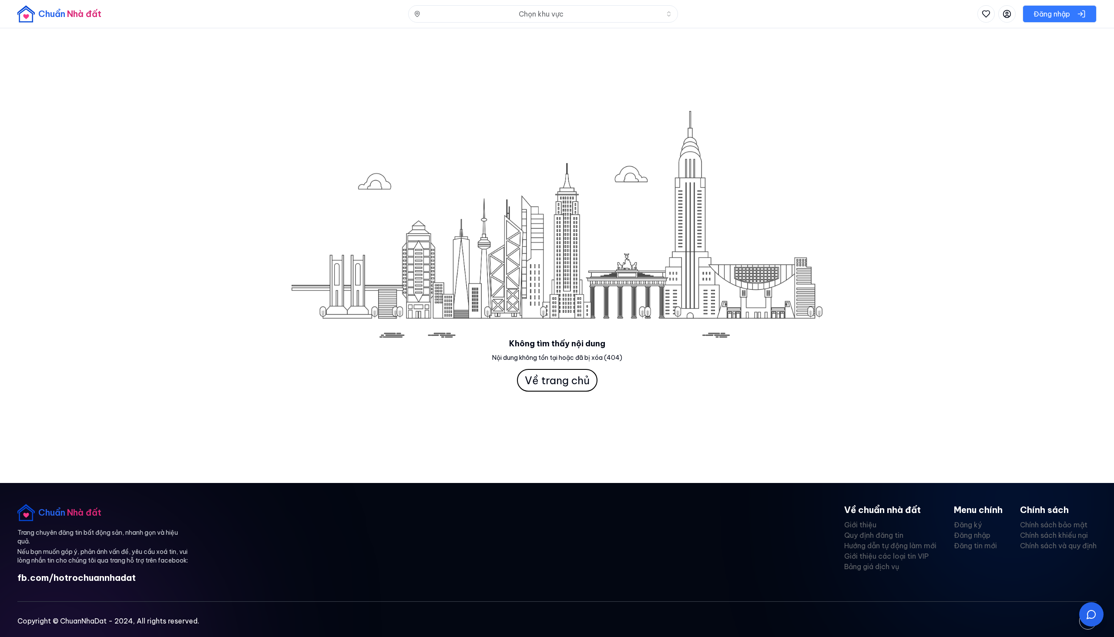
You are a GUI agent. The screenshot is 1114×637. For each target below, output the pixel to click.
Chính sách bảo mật (1053, 524)
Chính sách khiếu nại (1054, 535)
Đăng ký (968, 524)
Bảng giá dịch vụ (871, 566)
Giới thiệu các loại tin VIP (886, 556)
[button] (1091, 614)
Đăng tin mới (975, 545)
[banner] (59, 14)
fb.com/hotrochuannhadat (76, 577)
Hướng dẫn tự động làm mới (890, 545)
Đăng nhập (972, 535)
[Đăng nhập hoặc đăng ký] (1007, 14)
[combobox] (543, 14)
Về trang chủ (557, 380)
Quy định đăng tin (873, 535)
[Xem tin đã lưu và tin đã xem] (986, 14)
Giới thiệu (860, 524)
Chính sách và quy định (1058, 545)
